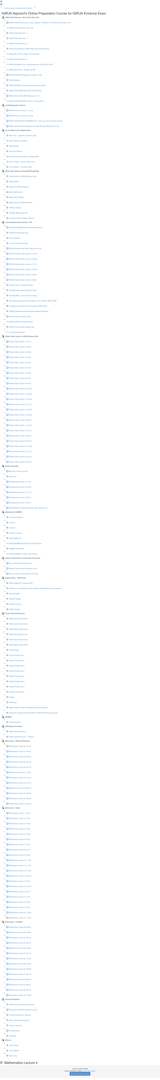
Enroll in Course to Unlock (80, 1074)
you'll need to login (88, 1071)
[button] (1, 2)
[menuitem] (1, 5)
